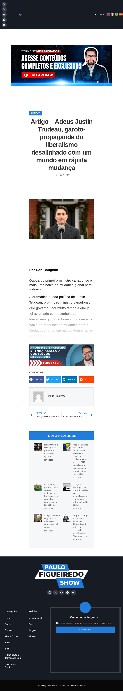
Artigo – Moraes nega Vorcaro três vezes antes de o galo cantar (52, 521)
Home (8, 618)
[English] (108, 14)
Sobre (8, 624)
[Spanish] (121, 14)
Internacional (35, 618)
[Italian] (113, 14)
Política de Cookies (10, 666)
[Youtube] (4, 14)
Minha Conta (11, 636)
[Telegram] (4, 19)
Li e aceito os (84, 623)
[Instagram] (4, 4)
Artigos (35, 113)
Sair (7, 648)
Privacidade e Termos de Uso (13, 656)
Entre (7, 642)
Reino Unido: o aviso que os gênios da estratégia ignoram (51, 450)
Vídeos (32, 636)
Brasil (31, 624)
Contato (9, 630)
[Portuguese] (117, 14)
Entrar (99, 14)
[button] (36, 379)
